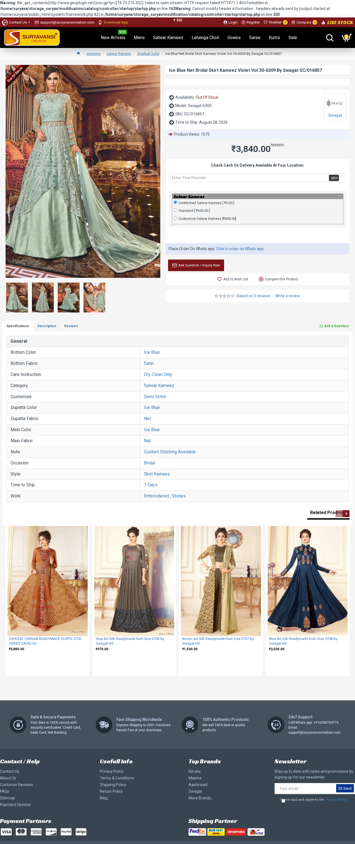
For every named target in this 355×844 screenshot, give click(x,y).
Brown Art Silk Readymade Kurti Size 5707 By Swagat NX (218, 641)
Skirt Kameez (157, 474)
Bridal (149, 463)
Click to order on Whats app (239, 248)
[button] (339, 513)
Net (147, 418)
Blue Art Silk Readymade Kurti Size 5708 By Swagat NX (303, 641)
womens (93, 54)
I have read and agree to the (313, 799)
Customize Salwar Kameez (207, 219)
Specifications (17, 326)
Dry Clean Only (158, 374)
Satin (149, 363)
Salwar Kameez (118, 54)
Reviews (71, 326)
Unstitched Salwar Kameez (206, 203)
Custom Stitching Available (170, 451)
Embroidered (156, 496)
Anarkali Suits (148, 54)
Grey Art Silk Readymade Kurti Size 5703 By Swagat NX (130, 641)
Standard (194, 211)
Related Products (328, 512)
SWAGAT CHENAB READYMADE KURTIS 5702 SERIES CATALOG (45, 641)
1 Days (151, 484)
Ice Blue (152, 352)
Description (46, 326)
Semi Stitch (155, 396)
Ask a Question (336, 326)
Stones (179, 496)
